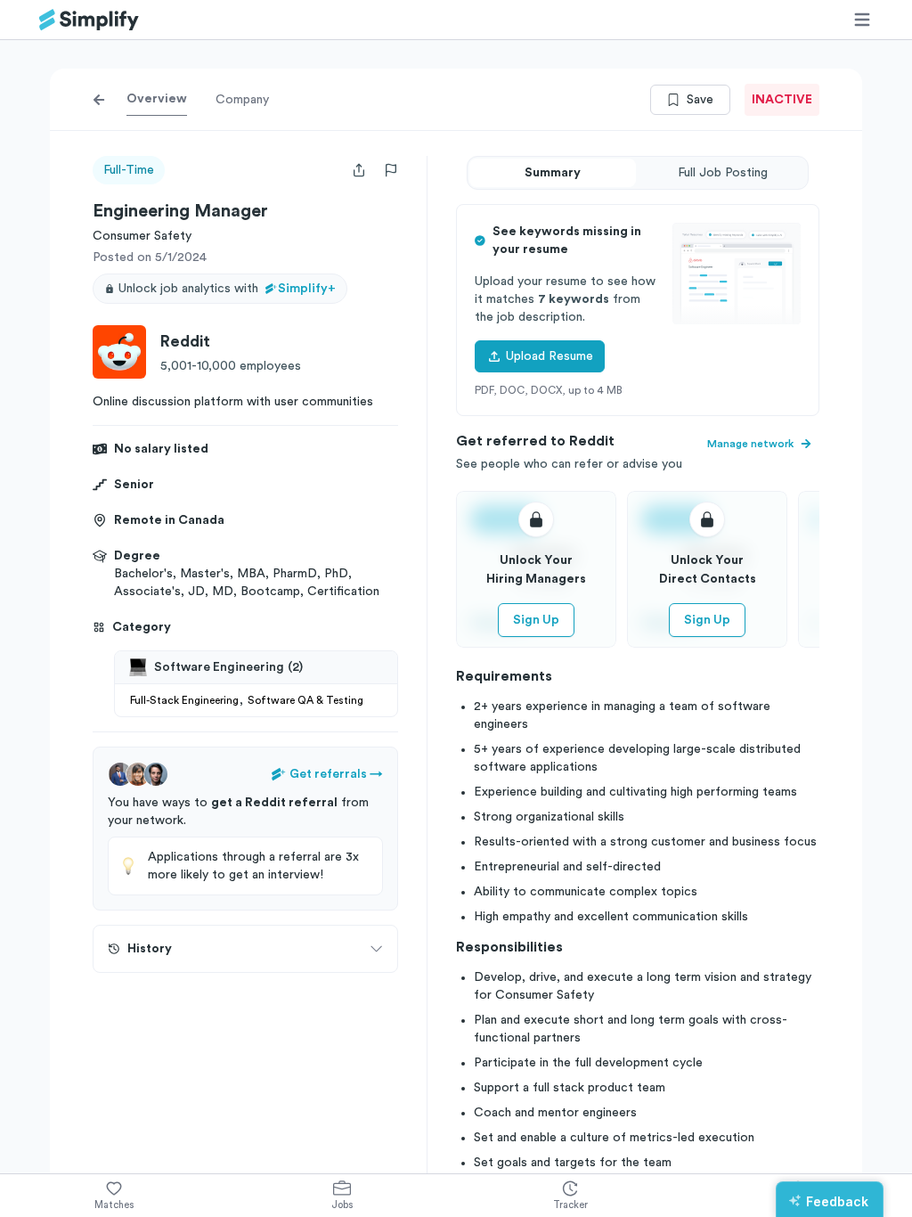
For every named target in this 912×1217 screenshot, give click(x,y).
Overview (156, 99)
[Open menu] (862, 19)
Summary (553, 173)
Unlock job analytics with (227, 288)
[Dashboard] (89, 20)
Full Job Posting (723, 173)
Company (242, 100)
